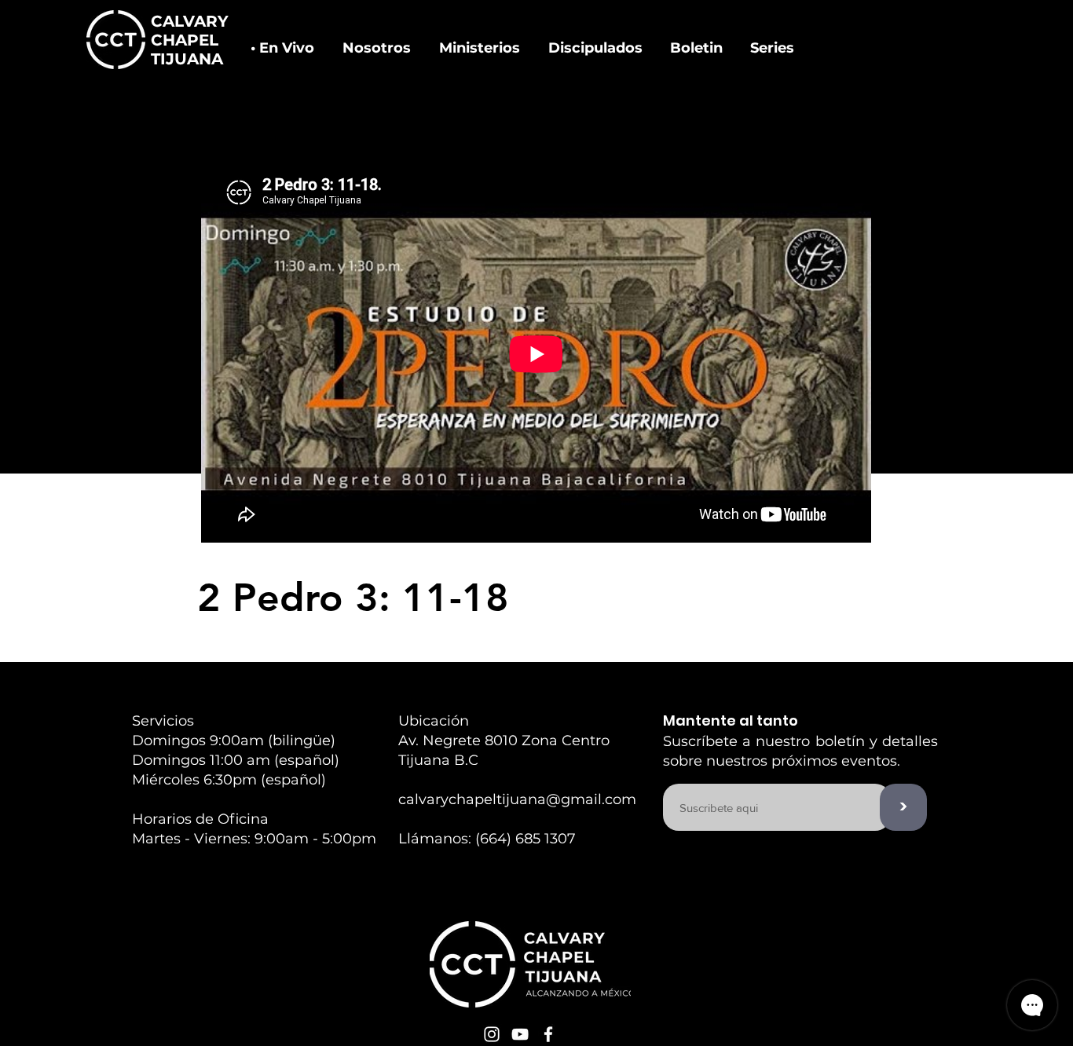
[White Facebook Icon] (548, 1034)
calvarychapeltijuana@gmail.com (517, 799)
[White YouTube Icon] (520, 1034)
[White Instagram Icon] (492, 1034)
